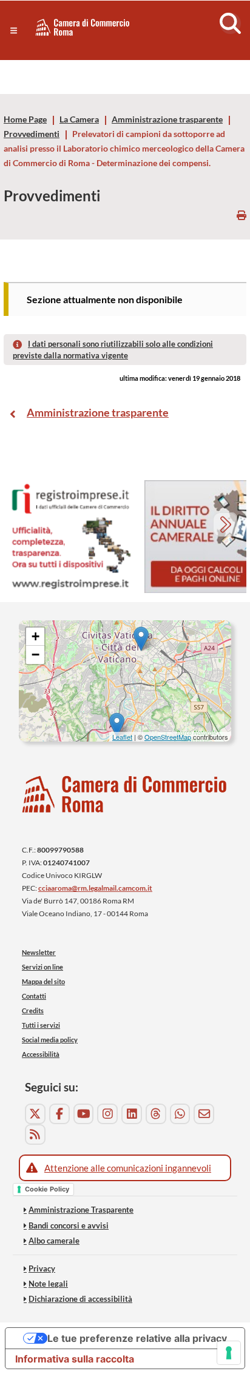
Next (226, 526)
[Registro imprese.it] (70, 537)
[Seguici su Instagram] (107, 1114)
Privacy (42, 1268)
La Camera (79, 119)
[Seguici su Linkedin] (131, 1114)
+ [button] (35, 636)
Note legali (48, 1284)
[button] (14, 30)
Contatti (34, 996)
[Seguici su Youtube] (83, 1114)
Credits (33, 1010)
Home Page (25, 119)
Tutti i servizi (41, 1025)
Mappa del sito (43, 981)
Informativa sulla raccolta (74, 1359)
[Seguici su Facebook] (59, 1114)
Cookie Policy (47, 1189)
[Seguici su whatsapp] (180, 1114)
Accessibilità (40, 1054)
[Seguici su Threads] (156, 1114)
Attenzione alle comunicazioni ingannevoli (127, 1167)
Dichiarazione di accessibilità (80, 1299)
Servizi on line (42, 967)
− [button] (35, 654)
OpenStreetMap (167, 737)
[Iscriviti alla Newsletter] (204, 1114)
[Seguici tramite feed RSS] (35, 1134)
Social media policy (50, 1040)
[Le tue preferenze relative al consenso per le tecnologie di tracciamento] (228, 1352)
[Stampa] (241, 215)
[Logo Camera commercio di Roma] (125, 794)
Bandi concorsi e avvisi (69, 1225)
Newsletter (39, 952)
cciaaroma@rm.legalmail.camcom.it (95, 888)
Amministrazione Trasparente (81, 1210)
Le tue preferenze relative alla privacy (137, 1338)
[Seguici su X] (35, 1114)
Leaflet (122, 737)
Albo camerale (54, 1240)
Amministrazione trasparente (167, 119)
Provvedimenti (31, 134)
